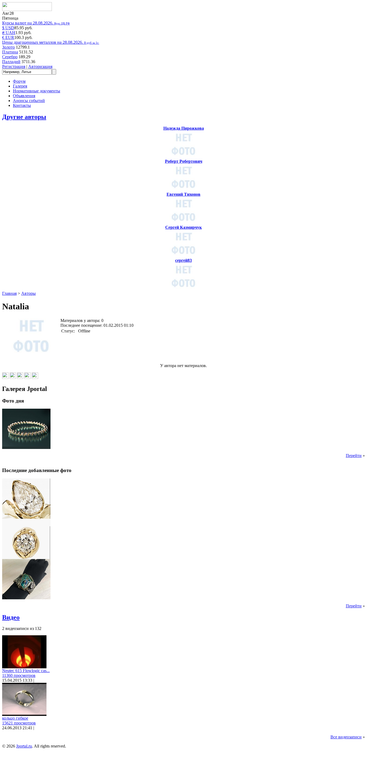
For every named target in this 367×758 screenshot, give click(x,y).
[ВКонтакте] (5, 377)
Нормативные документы (36, 91)
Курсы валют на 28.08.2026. (36, 23)
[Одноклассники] (13, 377)
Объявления (24, 95)
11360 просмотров (18, 675)
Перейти (354, 455)
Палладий (11, 61)
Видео (11, 617)
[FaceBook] (27, 377)
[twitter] (35, 377)
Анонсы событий (29, 100)
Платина (10, 52)
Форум (19, 81)
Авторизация (40, 66)
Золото (8, 47)
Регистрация (13, 66)
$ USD (8, 28)
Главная (9, 293)
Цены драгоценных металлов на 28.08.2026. (50, 42)
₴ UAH (8, 32)
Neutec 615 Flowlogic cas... (26, 670)
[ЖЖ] (20, 377)
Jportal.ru (24, 746)
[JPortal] (27, 9)
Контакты (22, 105)
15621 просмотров (19, 723)
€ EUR (8, 37)
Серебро (9, 57)
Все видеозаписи (346, 737)
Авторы (28, 293)
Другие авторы (24, 116)
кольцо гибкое (15, 718)
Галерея (20, 86)
